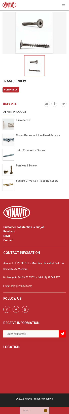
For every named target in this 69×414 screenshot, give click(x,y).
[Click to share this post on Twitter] (63, 104)
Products (9, 231)
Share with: (10, 103)
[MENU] (63, 5)
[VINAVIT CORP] (9, 4)
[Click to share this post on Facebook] (54, 104)
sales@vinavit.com (21, 286)
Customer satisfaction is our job (23, 227)
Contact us (10, 90)
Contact (8, 240)
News (6, 236)
